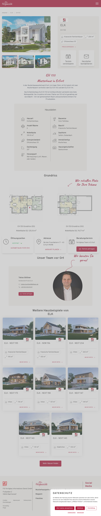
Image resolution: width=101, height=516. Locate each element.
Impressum (80, 512)
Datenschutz (72, 512)
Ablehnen (80, 508)
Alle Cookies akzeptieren (64, 508)
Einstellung (91, 508)
